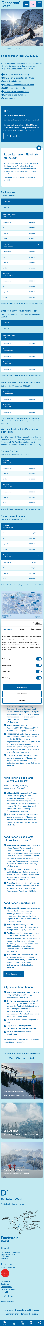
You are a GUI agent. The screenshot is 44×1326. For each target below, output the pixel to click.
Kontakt (4, 1292)
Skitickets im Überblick (14, 49)
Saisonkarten (28, 49)
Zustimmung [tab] (7, 629)
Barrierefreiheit (12, 1314)
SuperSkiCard (11, 974)
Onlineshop (15, 136)
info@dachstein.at (8, 1267)
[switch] (39, 665)
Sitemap (35, 1310)
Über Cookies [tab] (36, 629)
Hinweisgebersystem (29, 1314)
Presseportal (6, 1287)
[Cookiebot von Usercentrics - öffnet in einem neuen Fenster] (33, 623)
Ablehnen (22, 700)
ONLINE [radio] (7, 202)
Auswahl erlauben (22, 694)
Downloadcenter (8, 1289)
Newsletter (5, 1281)
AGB (29, 1310)
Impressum (9, 1310)
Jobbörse (5, 1284)
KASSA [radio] (6, 207)
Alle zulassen (22, 687)
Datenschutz (20, 1310)
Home (3, 49)
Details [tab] (22, 629)
